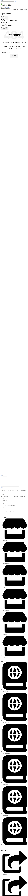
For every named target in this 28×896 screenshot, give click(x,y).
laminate (4, 22)
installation (5, 25)
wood (4, 19)
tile (3, 16)
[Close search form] (2, 2)
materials (5, 27)
